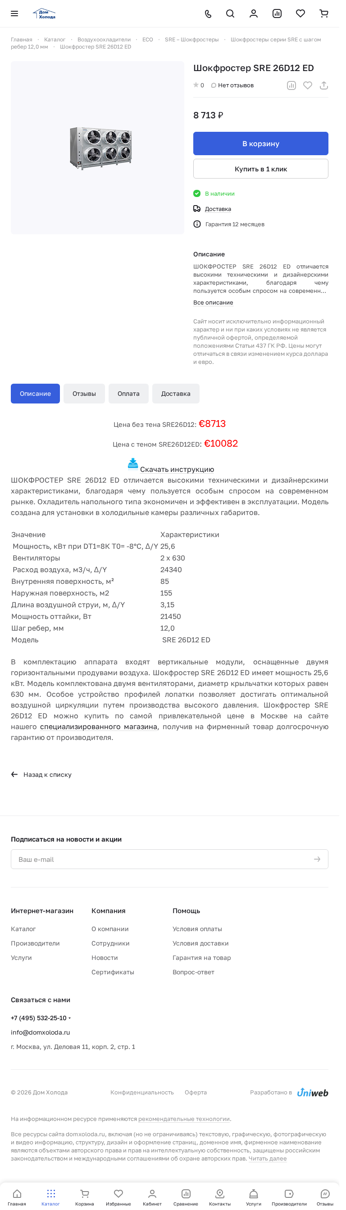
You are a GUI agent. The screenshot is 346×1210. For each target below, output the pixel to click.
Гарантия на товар (202, 957)
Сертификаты (112, 972)
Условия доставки (201, 943)
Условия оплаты (197, 928)
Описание (35, 393)
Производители (35, 943)
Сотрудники (110, 943)
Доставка (176, 393)
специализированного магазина (98, 726)
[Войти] (253, 13)
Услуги (21, 957)
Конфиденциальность (142, 1092)
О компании (110, 928)
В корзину (260, 143)
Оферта (196, 1092)
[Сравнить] (291, 85)
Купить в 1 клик (261, 169)
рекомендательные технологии (184, 1118)
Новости (104, 957)
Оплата (129, 393)
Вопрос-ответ (193, 972)
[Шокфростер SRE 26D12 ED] (97, 147)
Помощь (186, 910)
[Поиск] (230, 13)
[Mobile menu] (14, 13)
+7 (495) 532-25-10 (39, 1018)
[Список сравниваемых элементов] (277, 13)
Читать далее (268, 1158)
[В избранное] (307, 85)
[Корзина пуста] (323, 13)
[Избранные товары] (300, 13)
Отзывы (84, 393)
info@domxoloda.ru (40, 1032)
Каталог (23, 928)
